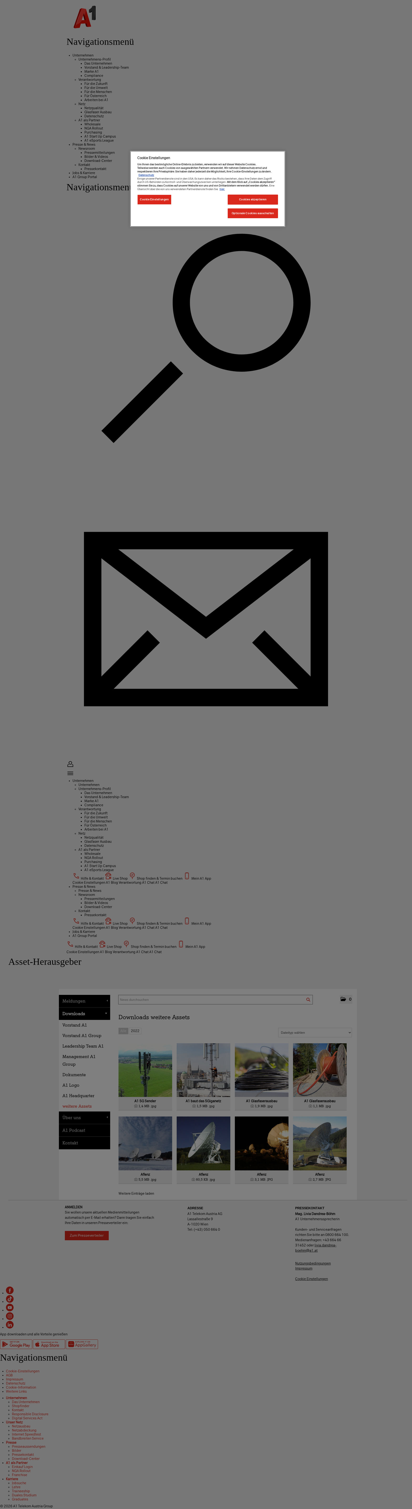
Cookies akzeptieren (253, 199)
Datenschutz (146, 175)
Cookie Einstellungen (154, 199)
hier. (222, 189)
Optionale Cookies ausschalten (253, 213)
